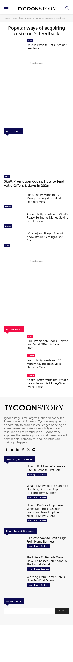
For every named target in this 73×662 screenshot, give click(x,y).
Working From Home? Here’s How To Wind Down (46, 578)
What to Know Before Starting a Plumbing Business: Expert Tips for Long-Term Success (48, 489)
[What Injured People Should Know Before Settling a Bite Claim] (14, 240)
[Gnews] (34, 449)
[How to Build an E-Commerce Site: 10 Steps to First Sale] (14, 473)
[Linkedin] (17, 449)
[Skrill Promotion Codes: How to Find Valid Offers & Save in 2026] (36, 155)
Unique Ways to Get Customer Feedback (46, 46)
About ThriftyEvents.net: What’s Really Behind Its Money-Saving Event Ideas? (47, 217)
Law (7, 245)
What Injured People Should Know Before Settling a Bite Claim (45, 237)
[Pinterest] (23, 449)
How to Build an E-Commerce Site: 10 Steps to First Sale (46, 468)
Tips (7, 176)
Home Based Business (38, 546)
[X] (28, 449)
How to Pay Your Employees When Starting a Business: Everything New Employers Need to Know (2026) (45, 510)
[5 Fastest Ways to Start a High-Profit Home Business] (14, 545)
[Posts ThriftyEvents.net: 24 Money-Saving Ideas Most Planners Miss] (14, 201)
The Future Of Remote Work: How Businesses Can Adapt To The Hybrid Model (47, 561)
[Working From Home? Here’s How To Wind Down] (14, 584)
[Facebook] (6, 449)
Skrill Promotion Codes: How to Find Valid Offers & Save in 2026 (34, 183)
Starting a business (37, 474)
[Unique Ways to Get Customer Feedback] (14, 47)
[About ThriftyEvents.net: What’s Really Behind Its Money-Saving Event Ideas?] (14, 221)
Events (8, 206)
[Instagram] (12, 449)
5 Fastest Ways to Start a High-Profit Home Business (47, 539)
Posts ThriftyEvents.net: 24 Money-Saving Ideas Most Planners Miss (44, 198)
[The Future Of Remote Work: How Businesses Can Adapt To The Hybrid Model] (14, 564)
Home (7, 18)
